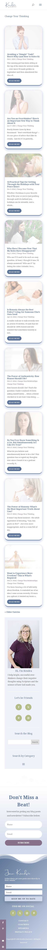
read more (14, 80)
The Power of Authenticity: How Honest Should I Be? (23, 377)
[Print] (3, 947)
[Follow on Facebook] (19, 707)
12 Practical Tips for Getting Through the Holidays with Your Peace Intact (23, 184)
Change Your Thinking (25, 59)
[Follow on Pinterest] (19, 718)
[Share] (3, 923)
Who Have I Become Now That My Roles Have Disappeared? (22, 249)
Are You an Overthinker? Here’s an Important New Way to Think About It (23, 120)
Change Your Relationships (27, 381)
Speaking (23, 928)
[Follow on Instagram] (28, 718)
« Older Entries (12, 612)
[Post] (3, 935)
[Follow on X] (28, 707)
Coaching (23, 924)
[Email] (3, 941)
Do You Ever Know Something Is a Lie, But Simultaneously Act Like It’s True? (23, 442)
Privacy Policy (23, 932)
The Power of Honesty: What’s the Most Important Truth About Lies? (23, 509)
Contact (24, 920)
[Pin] (3, 929)
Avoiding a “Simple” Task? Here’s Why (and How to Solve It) (23, 55)
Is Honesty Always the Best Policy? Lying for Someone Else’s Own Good (23, 312)
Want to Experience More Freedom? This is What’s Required (19, 575)
